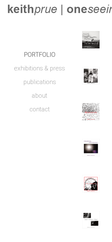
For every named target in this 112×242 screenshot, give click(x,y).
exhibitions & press (39, 68)
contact (40, 109)
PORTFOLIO (39, 54)
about (39, 95)
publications (39, 82)
